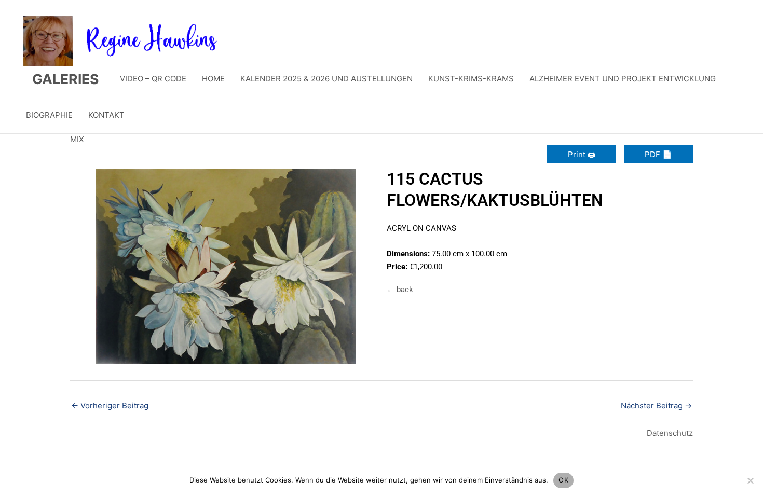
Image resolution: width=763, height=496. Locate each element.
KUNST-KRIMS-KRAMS (471, 79)
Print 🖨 (581, 154)
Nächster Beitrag (656, 405)
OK (563, 480)
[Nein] (750, 480)
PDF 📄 (658, 154)
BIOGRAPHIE (49, 115)
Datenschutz (670, 433)
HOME (213, 79)
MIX (77, 139)
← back (400, 289)
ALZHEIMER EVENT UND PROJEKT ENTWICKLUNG (622, 79)
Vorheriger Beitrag (109, 405)
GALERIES (65, 79)
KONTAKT (106, 115)
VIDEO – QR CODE (153, 79)
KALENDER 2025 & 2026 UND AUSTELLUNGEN (326, 79)
